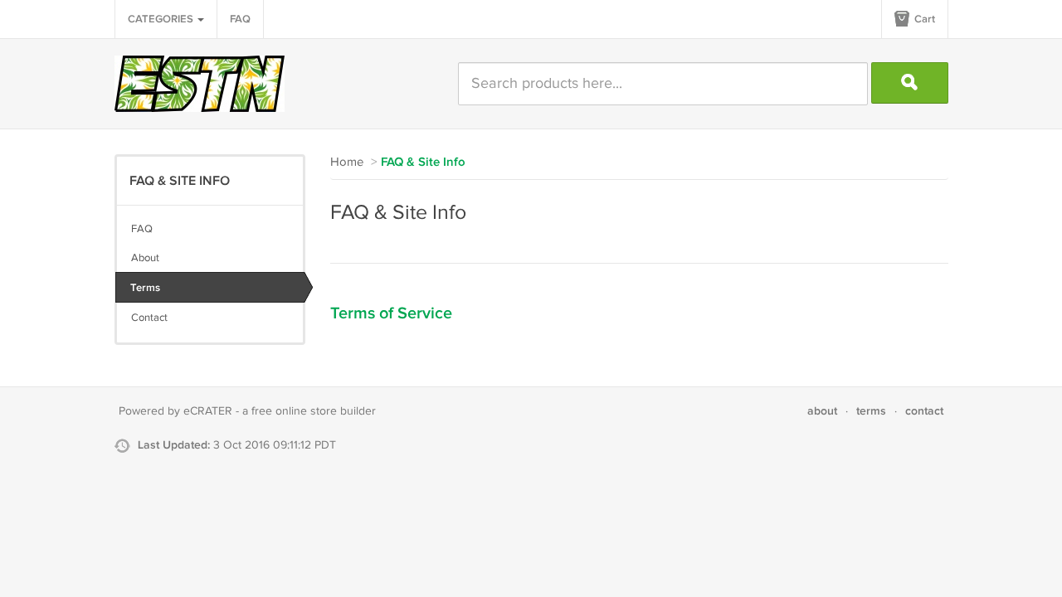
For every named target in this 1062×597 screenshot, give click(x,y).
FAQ (240, 19)
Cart (923, 19)
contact (924, 411)
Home (346, 162)
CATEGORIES (162, 19)
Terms (145, 287)
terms (871, 411)
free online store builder (313, 411)
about (822, 411)
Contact (149, 317)
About (145, 258)
